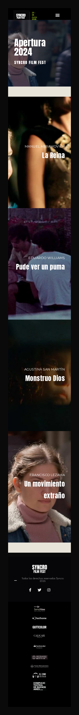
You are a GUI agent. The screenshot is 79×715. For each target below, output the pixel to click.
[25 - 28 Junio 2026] (21, 16)
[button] (57, 15)
